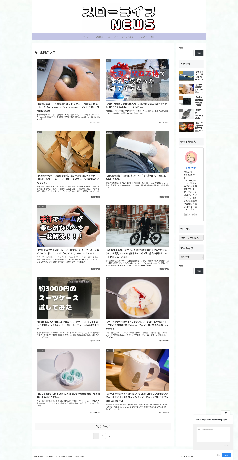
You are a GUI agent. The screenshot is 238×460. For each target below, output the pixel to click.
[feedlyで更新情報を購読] (192, 214)
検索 (181, 47)
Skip (218, 455)
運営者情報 (38, 456)
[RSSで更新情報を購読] (196, 214)
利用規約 (49, 456)
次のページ (103, 426)
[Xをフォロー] (189, 214)
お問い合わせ (80, 456)
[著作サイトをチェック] (186, 214)
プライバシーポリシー (64, 456)
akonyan (191, 167)
